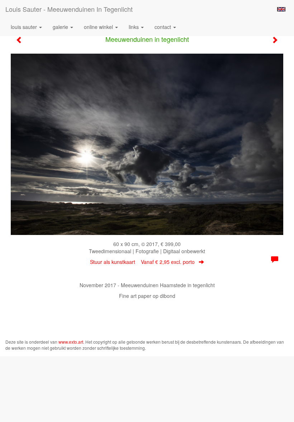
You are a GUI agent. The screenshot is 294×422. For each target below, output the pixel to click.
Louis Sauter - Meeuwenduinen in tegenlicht (69, 9)
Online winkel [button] (99, 26)
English (281, 9)
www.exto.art (70, 342)
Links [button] (134, 26)
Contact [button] (163, 26)
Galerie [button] (61, 26)
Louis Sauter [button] (24, 26)
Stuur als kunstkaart (142, 261)
